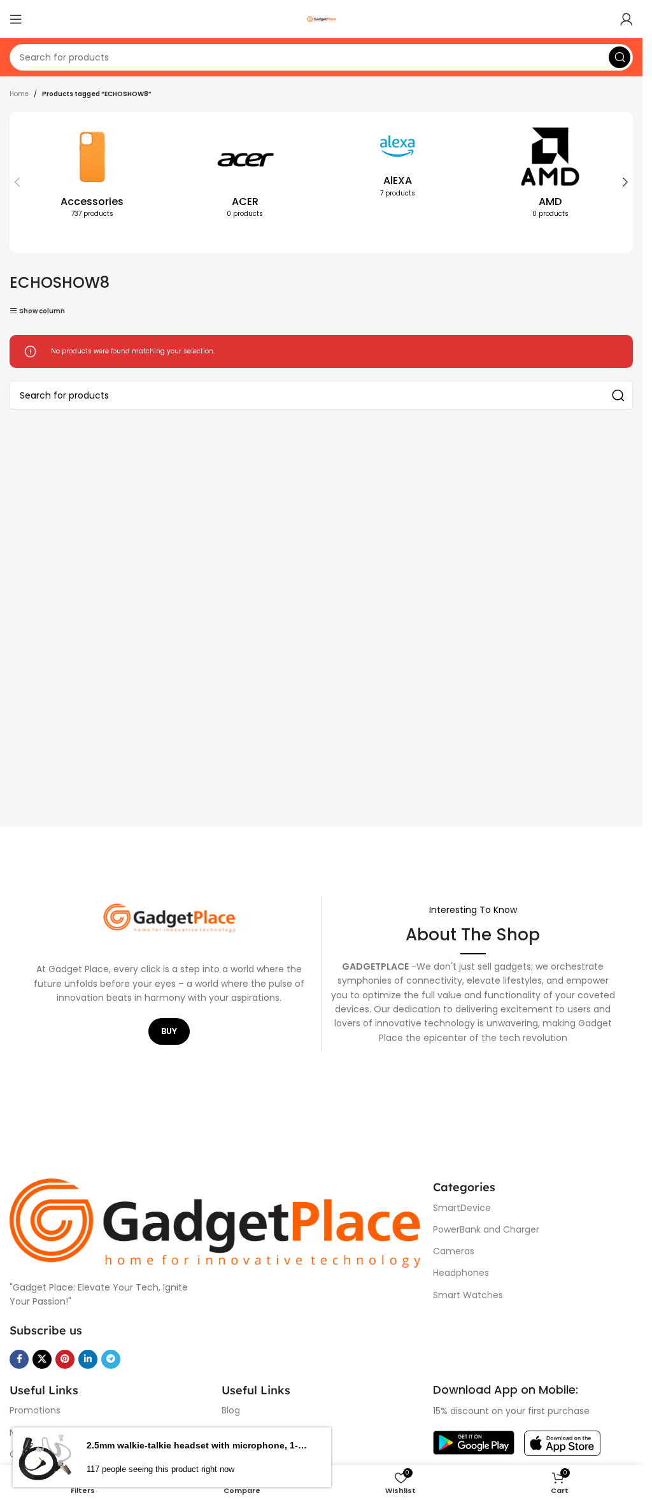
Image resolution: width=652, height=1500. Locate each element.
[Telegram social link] (110, 1359)
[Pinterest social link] (64, 1359)
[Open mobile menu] (16, 19)
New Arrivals (36, 1432)
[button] (17, 182)
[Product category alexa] (398, 165)
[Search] (619, 57)
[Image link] (215, 1223)
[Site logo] (321, 19)
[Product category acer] (245, 175)
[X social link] (42, 1359)
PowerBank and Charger (486, 1229)
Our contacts (39, 1454)
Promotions (35, 1410)
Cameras (453, 1251)
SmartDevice (462, 1207)
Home (19, 94)
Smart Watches (468, 1295)
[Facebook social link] (19, 1359)
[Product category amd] (550, 175)
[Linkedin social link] (87, 1359)
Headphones (461, 1272)
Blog (231, 1410)
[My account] (626, 19)
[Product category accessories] (92, 175)
